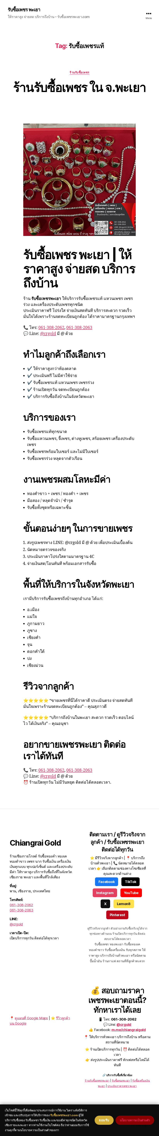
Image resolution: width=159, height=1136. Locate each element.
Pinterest (117, 915)
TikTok (130, 882)
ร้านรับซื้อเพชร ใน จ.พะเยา (79, 87)
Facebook (107, 882)
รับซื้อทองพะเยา (121, 1080)
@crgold (48, 333)
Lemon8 (123, 904)
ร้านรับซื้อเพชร (79, 72)
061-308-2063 (79, 327)
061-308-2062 (51, 327)
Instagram (105, 893)
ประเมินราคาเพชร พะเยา (122, 1086)
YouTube (131, 893)
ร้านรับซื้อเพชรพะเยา (97, 1080)
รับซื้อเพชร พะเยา (24, 9)
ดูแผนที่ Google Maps (31, 1018)
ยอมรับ (104, 1120)
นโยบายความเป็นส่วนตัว (135, 1120)
